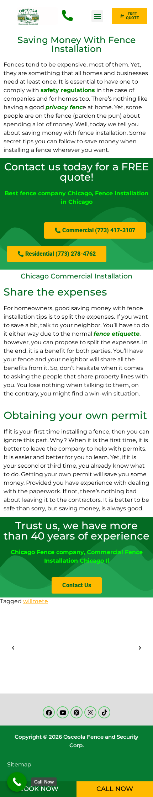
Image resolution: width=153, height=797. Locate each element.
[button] (97, 16)
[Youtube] (63, 712)
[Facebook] (49, 712)
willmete (35, 601)
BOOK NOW (38, 789)
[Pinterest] (76, 712)
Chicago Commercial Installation (76, 276)
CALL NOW (114, 789)
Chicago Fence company (47, 552)
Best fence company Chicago (48, 193)
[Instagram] (90, 712)
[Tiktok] (104, 712)
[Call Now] (17, 782)
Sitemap (19, 764)
